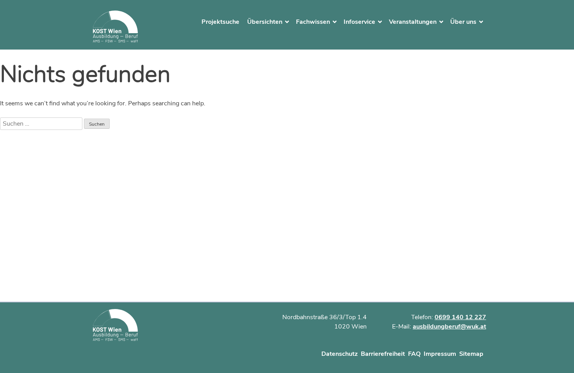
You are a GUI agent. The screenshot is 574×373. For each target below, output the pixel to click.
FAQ (414, 354)
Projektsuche (220, 22)
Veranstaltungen (413, 22)
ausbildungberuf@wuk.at (449, 326)
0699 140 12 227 (460, 317)
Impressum (440, 354)
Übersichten (264, 22)
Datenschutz (339, 354)
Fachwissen (313, 22)
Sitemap (471, 354)
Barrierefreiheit (383, 354)
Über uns (463, 22)
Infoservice (359, 22)
